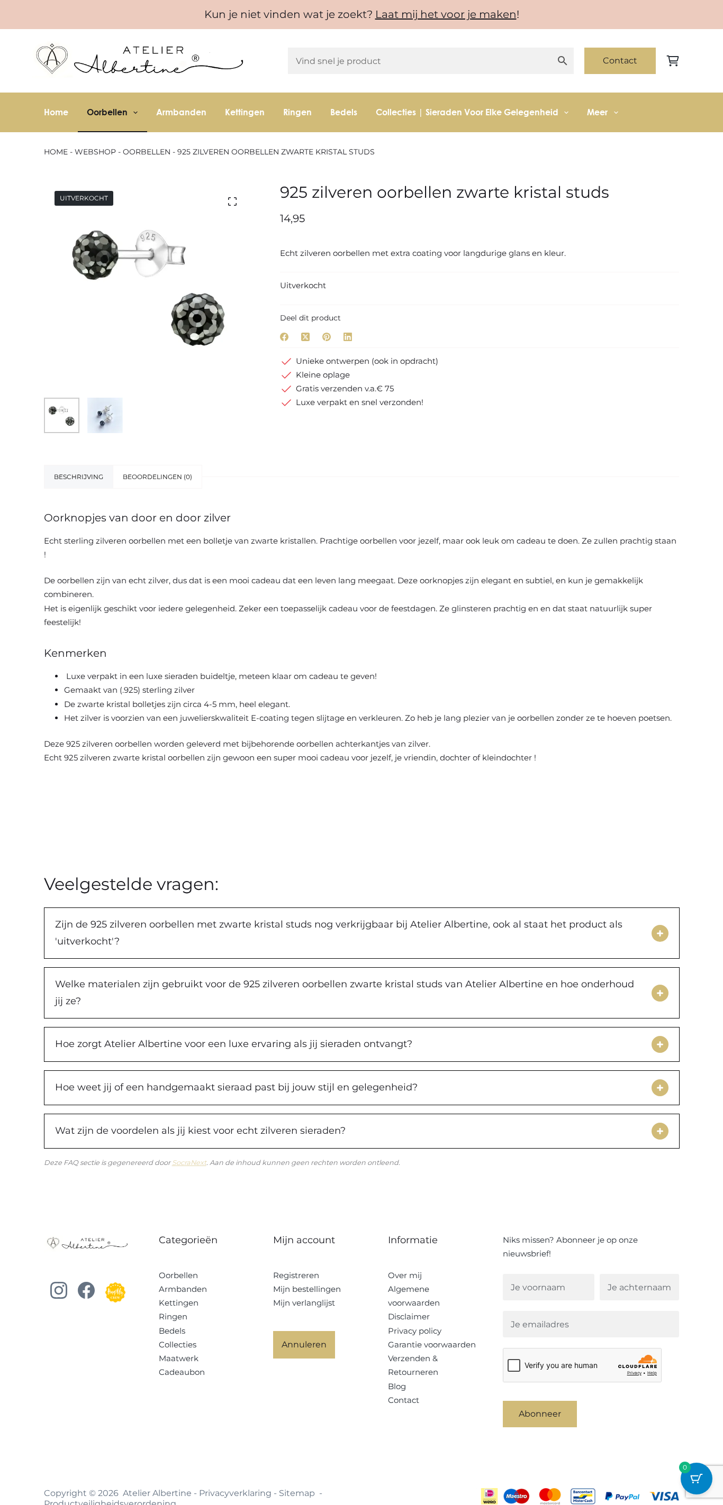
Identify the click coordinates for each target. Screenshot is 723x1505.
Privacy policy (414, 1331)
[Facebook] (284, 337)
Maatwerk (178, 1358)
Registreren (296, 1275)
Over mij (405, 1275)
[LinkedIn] (348, 337)
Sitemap (297, 1493)
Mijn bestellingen (307, 1289)
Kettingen (245, 112)
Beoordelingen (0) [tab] (157, 477)
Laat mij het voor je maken (446, 14)
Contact (620, 61)
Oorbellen (107, 112)
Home (56, 112)
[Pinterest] (326, 337)
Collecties (177, 1344)
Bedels (343, 112)
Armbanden (181, 112)
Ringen (297, 112)
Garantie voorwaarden (432, 1344)
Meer (597, 112)
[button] (660, 933)
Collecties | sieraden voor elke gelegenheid (467, 112)
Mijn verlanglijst (304, 1303)
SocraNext (189, 1163)
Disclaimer (409, 1316)
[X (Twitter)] (305, 337)
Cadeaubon (182, 1372)
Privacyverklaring (235, 1493)
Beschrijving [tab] (78, 477)
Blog (397, 1386)
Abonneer (540, 1414)
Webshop (95, 152)
